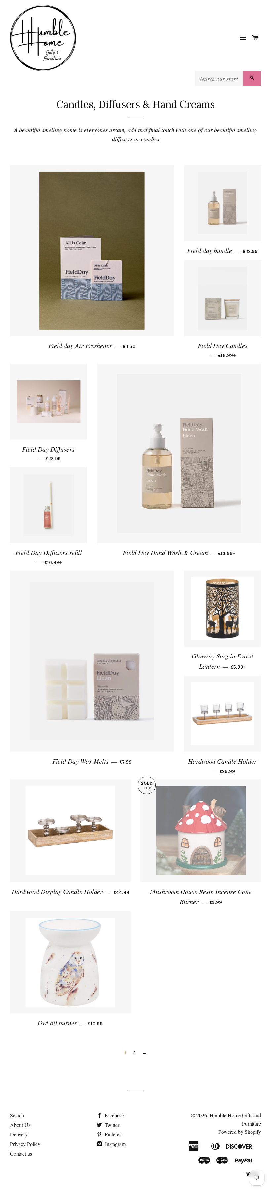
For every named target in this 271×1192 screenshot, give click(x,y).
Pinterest (113, 1134)
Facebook (114, 1115)
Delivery (19, 1134)
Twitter (111, 1124)
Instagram (115, 1143)
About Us (20, 1124)
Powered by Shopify (239, 1131)
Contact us (21, 1153)
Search (17, 1115)
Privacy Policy (25, 1143)
